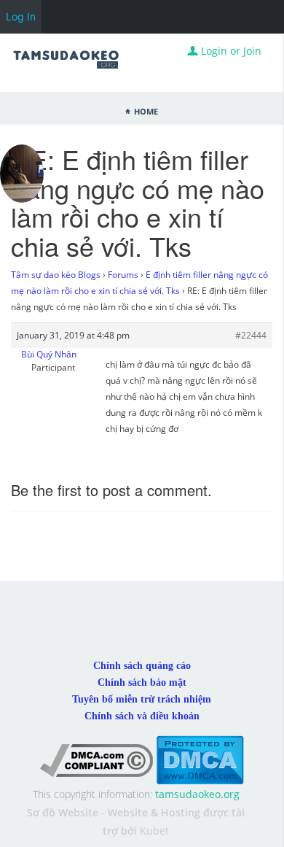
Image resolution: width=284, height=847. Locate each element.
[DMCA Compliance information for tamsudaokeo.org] (96, 759)
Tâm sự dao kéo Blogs (55, 274)
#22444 (251, 335)
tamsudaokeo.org (197, 794)
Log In (21, 16)
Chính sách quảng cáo (142, 665)
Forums (123, 274)
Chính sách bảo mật (142, 682)
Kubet (154, 831)
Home (146, 110)
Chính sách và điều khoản (142, 716)
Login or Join (229, 51)
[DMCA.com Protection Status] (200, 759)
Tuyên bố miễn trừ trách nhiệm (141, 699)
